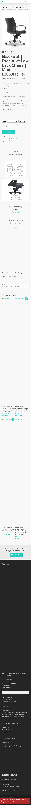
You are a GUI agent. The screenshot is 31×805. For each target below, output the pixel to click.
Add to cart (8, 132)
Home (3, 7)
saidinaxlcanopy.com (19, 714)
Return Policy (5, 706)
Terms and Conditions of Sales (9, 701)
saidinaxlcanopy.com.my (7, 714)
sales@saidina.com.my (10, 790)
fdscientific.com (11, 712)
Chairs (7, 7)
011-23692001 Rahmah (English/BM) (10, 786)
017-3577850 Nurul (6, 784)
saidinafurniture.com (21, 712)
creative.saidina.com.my (7, 718)
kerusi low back (20, 141)
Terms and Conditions (7, 699)
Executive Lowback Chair (16, 7)
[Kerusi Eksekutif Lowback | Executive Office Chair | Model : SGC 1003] (8, 472)
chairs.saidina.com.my (18, 716)
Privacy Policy (5, 704)
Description (15, 151)
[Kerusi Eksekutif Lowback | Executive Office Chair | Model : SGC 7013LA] (21, 351)
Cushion (4, 118)
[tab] (16, 151)
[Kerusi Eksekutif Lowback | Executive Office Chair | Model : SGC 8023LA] (8, 351)
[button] (28, 1)
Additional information (15, 154)
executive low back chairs (11, 141)
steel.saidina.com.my (7, 716)
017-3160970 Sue (6, 783)
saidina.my (4, 712)
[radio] (4, 121)
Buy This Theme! (16, 554)
